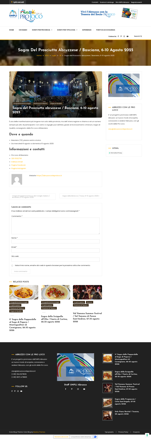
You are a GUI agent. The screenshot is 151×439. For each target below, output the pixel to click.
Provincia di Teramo (40, 103)
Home (11, 30)
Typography (109, 432)
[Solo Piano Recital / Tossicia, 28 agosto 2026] (108, 415)
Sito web (15, 256)
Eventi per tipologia (66, 30)
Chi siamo (23, 30)
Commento (16, 216)
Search (137, 36)
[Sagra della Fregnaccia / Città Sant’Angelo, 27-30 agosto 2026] (108, 403)
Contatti (95, 2)
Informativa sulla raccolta (61, 436)
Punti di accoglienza (105, 30)
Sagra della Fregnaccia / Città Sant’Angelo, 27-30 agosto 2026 (125, 401)
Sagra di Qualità (56, 103)
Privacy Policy (123, 432)
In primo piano (15, 305)
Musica (89, 302)
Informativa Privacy (116, 153)
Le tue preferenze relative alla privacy (81, 436)
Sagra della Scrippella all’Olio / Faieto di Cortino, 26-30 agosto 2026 (54, 319)
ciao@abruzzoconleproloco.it (120, 129)
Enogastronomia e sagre (22, 103)
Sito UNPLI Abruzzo (122, 2)
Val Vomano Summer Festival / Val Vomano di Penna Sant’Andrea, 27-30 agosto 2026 (127, 387)
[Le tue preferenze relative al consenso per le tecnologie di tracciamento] (147, 435)
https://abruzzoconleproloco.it (49, 175)
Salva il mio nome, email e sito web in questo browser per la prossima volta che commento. (52, 265)
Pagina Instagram (18, 168)
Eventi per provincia (41, 30)
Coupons (136, 432)
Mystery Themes (39, 432)
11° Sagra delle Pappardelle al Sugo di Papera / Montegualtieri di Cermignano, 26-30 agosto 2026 (22, 325)
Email (14, 247)
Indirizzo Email (17, 162)
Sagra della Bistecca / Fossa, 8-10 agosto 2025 (80, 196)
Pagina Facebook (18, 165)
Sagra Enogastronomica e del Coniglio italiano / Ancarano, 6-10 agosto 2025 (31, 196)
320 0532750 (16, 158)
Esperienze (86, 30)
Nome (14, 238)
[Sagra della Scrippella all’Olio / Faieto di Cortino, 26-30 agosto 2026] (108, 376)
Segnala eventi (136, 2)
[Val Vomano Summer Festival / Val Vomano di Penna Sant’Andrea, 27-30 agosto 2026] (108, 388)
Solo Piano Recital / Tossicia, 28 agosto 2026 (127, 413)
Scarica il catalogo (107, 2)
